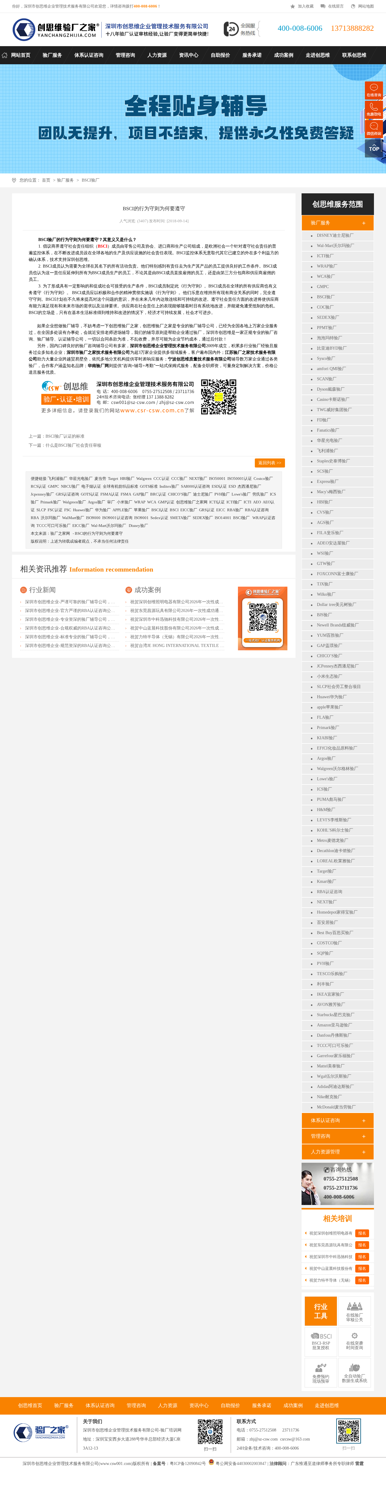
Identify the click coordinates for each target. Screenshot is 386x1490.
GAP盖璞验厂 (329, 645)
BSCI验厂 (91, 180)
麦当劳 (100, 478)
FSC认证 (55, 510)
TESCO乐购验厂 (332, 974)
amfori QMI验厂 (331, 368)
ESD (232, 486)
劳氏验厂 (260, 494)
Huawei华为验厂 (332, 697)
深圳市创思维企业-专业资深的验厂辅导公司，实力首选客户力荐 (85, 619)
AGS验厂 (325, 522)
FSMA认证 (109, 494)
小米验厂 (124, 502)
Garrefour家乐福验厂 (336, 1056)
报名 (362, 1233)
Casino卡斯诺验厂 (333, 399)
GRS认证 (206, 510)
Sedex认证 (159, 517)
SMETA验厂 (180, 517)
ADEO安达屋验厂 (333, 543)
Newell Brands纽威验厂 (338, 625)
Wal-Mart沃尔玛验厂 (335, 245)
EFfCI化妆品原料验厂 (337, 748)
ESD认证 (219, 486)
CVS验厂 (325, 512)
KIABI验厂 (327, 738)
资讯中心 (199, 1405)
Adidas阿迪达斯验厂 (335, 1086)
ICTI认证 (217, 502)
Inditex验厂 (169, 486)
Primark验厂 (328, 727)
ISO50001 (217, 478)
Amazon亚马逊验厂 (334, 1025)
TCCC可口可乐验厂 (335, 1045)
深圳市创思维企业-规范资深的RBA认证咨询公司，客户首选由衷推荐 (89, 645)
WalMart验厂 (73, 517)
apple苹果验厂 (330, 707)
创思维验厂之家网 (191, 502)
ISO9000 (93, 517)
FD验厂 (324, 420)
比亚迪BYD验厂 (332, 348)
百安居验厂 (327, 922)
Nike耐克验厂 (329, 1097)
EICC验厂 (188, 510)
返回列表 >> (269, 463)
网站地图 (366, 6)
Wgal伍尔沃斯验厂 (334, 1076)
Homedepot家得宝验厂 (337, 912)
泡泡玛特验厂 (329, 338)
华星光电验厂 (329, 440)
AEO (257, 502)
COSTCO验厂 (329, 943)
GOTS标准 (149, 486)
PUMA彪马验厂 (331, 799)
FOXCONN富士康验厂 (337, 574)
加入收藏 (306, 6)
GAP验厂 (140, 494)
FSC (67, 510)
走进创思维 (327, 1405)
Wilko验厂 (326, 594)
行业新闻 (42, 590)
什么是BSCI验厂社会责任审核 (73, 445)
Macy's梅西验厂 (331, 492)
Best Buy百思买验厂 (335, 932)
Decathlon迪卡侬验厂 (336, 850)
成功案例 (147, 590)
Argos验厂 (326, 758)
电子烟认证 (91, 486)
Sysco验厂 (326, 358)
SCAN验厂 (327, 379)
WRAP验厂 (327, 266)
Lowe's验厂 (327, 779)
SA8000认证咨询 (195, 486)
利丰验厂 (325, 984)
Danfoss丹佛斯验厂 (334, 1035)
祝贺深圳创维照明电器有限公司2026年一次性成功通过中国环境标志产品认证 (202, 602)
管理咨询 (320, 1136)
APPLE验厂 (122, 510)
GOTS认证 (90, 494)
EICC (220, 510)
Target (113, 478)
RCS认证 (38, 486)
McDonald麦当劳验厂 (336, 1107)
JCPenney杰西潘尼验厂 (338, 666)
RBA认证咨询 (329, 891)
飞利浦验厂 (327, 451)
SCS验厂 (325, 471)
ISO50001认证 (239, 478)
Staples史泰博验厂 (333, 461)
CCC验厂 (179, 478)
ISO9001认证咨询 (117, 517)
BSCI (174, 510)
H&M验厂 (326, 809)
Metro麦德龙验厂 (332, 840)
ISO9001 (141, 517)
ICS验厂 (324, 789)
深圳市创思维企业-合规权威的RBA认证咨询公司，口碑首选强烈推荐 (89, 628)
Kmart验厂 (326, 881)
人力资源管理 (325, 1151)
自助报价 (230, 1405)
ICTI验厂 (325, 256)
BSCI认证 (159, 510)
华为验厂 (103, 510)
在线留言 (336, 6)
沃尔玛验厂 (50, 517)
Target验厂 (326, 871)
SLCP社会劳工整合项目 (339, 686)
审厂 (111, 502)
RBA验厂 (235, 510)
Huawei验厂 (83, 510)
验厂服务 (65, 180)
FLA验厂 (325, 717)
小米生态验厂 (329, 676)
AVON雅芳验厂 (331, 1004)
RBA (35, 517)
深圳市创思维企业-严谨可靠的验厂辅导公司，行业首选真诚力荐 (85, 602)
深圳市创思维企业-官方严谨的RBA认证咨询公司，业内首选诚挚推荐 (89, 610)
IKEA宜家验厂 (330, 994)
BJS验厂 (324, 615)
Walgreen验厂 (74, 502)
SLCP (41, 510)
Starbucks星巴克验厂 (336, 1015)
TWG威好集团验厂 (334, 409)
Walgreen (144, 478)
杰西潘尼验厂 (249, 486)
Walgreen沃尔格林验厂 (337, 768)
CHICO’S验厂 (329, 656)
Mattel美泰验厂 (331, 1066)
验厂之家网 (60, 533)
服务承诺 (261, 1405)
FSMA (126, 494)
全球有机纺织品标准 (120, 486)
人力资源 (167, 1405)
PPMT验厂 (327, 327)
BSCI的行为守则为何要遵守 (99, 533)
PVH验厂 (325, 963)
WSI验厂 (325, 553)
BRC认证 (158, 494)
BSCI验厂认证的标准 (65, 436)
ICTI (247, 502)
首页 (46, 180)
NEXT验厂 (327, 902)
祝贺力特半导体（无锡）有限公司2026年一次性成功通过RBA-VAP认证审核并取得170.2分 (213, 637)
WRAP (139, 502)
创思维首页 (30, 1405)
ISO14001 (223, 517)
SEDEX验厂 (328, 317)
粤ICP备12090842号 (188, 1463)
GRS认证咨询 (67, 494)
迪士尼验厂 (203, 494)
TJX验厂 (325, 584)
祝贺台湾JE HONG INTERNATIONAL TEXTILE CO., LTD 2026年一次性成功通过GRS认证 (214, 645)
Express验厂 (328, 481)
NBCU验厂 (70, 486)
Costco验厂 (263, 478)
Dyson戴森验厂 (331, 389)
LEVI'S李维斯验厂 (334, 820)
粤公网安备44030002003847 (241, 1463)
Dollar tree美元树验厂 (336, 604)
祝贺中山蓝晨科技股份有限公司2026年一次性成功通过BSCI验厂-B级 (194, 628)
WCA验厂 (326, 276)
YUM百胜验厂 (330, 635)
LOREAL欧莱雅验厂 (336, 861)
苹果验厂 (142, 510)
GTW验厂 (326, 563)
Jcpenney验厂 (42, 494)
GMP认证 (166, 502)
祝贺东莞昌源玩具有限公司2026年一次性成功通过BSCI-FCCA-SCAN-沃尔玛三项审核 (209, 610)
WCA (151, 502)
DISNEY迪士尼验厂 (335, 235)
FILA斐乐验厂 (330, 533)
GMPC (323, 286)
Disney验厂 (138, 525)
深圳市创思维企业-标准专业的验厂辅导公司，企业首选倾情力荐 (85, 637)
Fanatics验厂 (328, 430)
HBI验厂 (325, 502)
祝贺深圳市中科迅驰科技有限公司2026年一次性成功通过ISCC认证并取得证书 (202, 619)
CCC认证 (161, 478)
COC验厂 (325, 307)
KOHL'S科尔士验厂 (335, 830)
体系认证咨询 (325, 1120)
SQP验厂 (325, 953)
